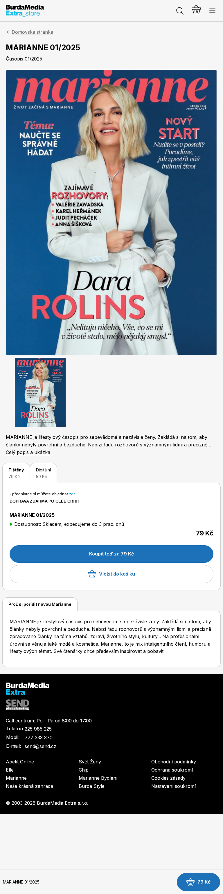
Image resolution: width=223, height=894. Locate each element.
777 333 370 (39, 737)
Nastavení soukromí (173, 786)
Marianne (16, 778)
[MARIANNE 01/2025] (111, 212)
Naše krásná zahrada (29, 786)
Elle (10, 770)
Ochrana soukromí (172, 770)
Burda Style (92, 786)
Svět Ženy (90, 762)
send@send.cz (40, 746)
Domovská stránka (32, 32)
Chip (84, 770)
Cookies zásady (168, 778)
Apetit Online (20, 762)
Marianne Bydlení (98, 778)
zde (72, 493)
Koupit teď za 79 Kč (111, 554)
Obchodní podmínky (173, 762)
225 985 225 (38, 729)
